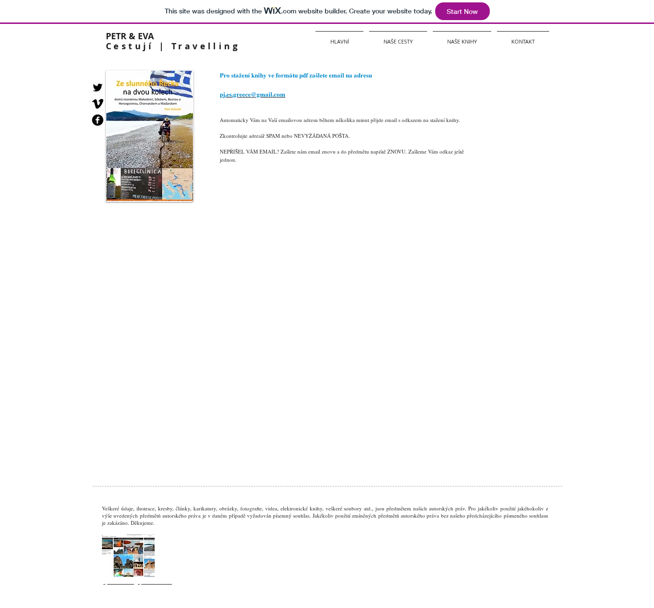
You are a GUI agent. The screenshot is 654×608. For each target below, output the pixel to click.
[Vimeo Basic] (97, 104)
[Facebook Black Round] (97, 120)
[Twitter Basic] (97, 87)
